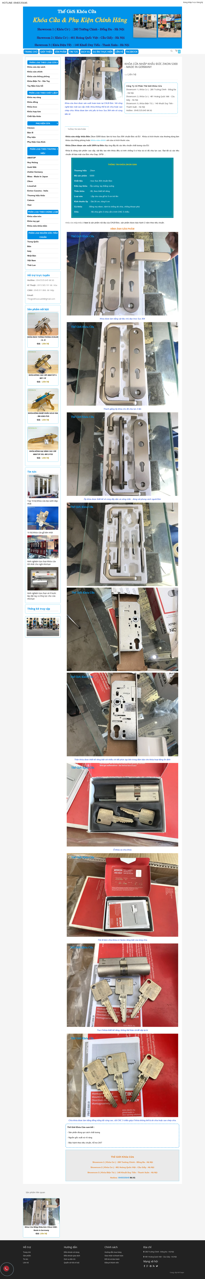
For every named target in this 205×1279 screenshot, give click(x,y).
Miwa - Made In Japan (37, 176)
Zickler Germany (35, 172)
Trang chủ (31, 51)
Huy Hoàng (32, 162)
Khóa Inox (32, 107)
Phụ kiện (31, 137)
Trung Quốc (33, 241)
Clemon (31, 128)
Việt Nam (31, 260)
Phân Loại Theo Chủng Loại (43, 212)
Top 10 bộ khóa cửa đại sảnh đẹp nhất (42, 502)
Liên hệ (119, 51)
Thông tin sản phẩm (77, 129)
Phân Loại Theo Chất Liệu (43, 93)
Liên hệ (26, 1263)
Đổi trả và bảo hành (112, 1259)
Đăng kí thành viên (112, 1263)
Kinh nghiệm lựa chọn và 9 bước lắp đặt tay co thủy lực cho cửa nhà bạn (41, 596)
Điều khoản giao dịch (72, 1256)
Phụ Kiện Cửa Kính (36, 142)
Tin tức (73, 51)
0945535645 (20, 2)
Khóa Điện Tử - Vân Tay (38, 81)
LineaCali (31, 186)
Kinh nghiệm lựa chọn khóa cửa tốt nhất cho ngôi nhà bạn (41, 562)
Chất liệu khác (34, 116)
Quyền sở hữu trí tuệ (71, 1263)
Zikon (30, 181)
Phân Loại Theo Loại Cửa (42, 62)
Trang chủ (27, 1252)
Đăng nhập (187, 2)
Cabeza (30, 200)
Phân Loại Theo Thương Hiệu (43, 151)
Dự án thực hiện (103, 51)
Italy (29, 251)
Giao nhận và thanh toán (114, 1256)
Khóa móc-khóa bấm (37, 226)
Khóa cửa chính (35, 72)
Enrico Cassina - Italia (37, 191)
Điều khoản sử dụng (71, 1252)
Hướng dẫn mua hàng (113, 1252)
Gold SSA (31, 167)
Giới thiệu (46, 51)
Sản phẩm (60, 51)
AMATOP (31, 158)
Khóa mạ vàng (34, 97)
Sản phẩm (27, 1256)
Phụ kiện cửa (43, 123)
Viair (29, 205)
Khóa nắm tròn (34, 216)
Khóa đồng (32, 102)
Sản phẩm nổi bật (38, 309)
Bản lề (30, 132)
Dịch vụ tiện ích (69, 1259)
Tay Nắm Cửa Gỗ (35, 86)
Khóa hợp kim (34, 111)
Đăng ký (200, 2)
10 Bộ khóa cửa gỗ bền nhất (40, 532)
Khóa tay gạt (33, 221)
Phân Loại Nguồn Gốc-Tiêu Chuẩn (43, 235)
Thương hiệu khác (36, 195)
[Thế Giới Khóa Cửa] (102, 26)
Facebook (132, 51)
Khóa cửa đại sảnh (36, 67)
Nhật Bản (31, 256)
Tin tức (25, 1259)
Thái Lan (31, 265)
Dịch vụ (85, 51)
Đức (29, 246)
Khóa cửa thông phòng (38, 76)
